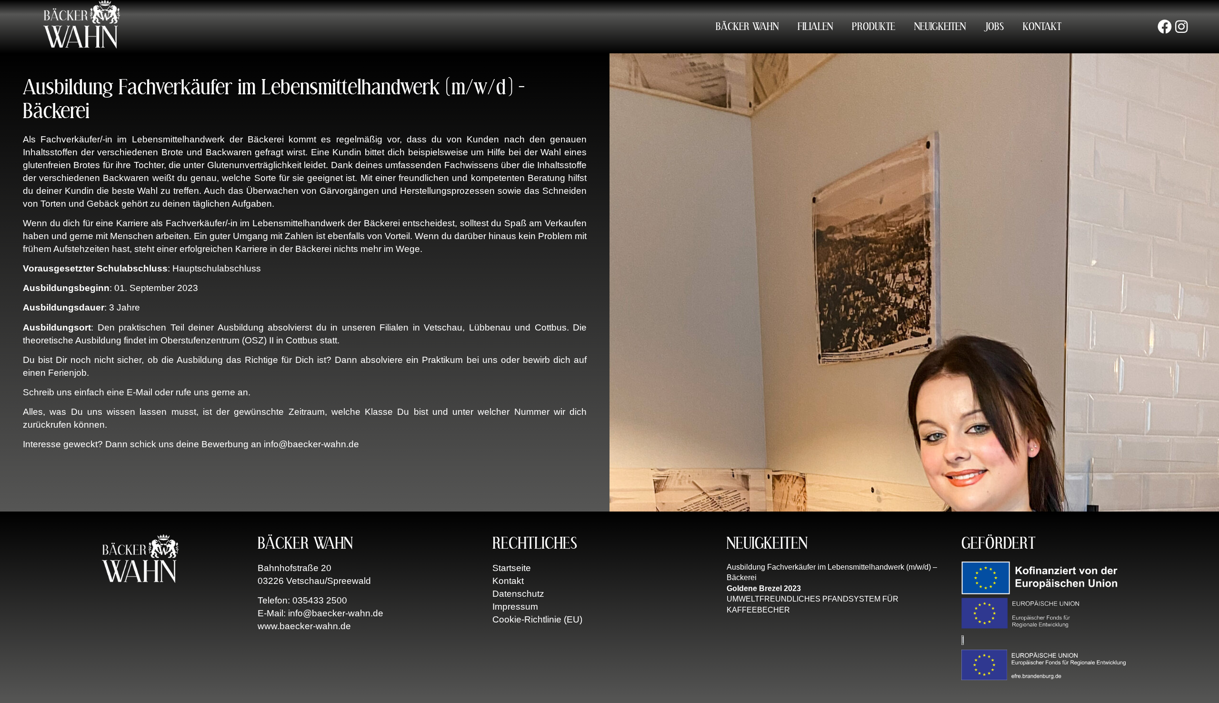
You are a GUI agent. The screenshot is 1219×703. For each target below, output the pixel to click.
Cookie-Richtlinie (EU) (537, 619)
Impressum (515, 607)
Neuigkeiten (940, 26)
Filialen (815, 26)
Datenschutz (518, 594)
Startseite (511, 568)
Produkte (873, 26)
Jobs (994, 26)
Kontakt (1042, 26)
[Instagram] (1181, 27)
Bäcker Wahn (747, 26)
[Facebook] (1165, 27)
